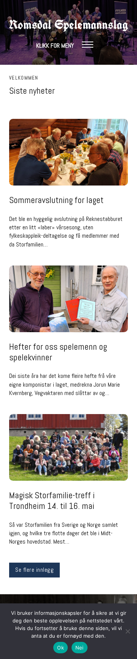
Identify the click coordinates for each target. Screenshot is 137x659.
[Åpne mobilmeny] (87, 45)
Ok (60, 648)
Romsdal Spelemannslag (68, 24)
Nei (79, 648)
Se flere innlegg (34, 570)
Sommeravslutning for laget (56, 200)
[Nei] (127, 631)
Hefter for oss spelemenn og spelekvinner (58, 352)
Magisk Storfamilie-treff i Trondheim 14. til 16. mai (52, 500)
